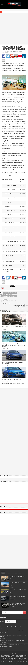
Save (21, 56)
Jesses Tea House (23, 661)
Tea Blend (11, 658)
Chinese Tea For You (18, 658)
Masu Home (11, 663)
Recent (3, 573)
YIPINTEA (8, 656)
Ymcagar (6, 659)
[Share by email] (3, 60)
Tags (20, 573)
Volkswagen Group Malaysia (10, 292)
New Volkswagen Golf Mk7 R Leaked (11, 379)
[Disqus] (14, 412)
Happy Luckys (17, 663)
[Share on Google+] (12, 56)
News (15, 51)
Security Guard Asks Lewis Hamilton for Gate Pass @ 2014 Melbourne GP (10, 301)
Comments (14, 573)
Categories (2, 621)
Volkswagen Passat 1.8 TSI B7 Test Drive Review (13, 631)
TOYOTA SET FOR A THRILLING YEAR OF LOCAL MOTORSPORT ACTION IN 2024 (18, 591)
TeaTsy (16, 659)
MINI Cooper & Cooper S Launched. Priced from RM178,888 (19, 306)
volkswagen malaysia (6, 294)
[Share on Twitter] (8, 56)
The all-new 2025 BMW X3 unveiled (17, 576)
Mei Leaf (17, 661)
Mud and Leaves (21, 659)
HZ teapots (13, 656)
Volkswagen (19, 51)
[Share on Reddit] (16, 56)
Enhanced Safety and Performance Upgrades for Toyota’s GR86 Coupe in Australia (18, 598)
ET (3, 51)
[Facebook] (13, 653)
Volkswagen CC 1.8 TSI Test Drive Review (13, 383)
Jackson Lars (6, 658)
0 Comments (5, 52)
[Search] (24, 612)
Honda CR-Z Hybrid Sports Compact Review (12, 640)
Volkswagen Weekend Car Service (8, 296)
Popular (8, 573)
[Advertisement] (14, 29)
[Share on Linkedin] (24, 56)
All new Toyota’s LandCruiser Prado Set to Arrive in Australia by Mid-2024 (17, 584)
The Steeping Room (11, 661)
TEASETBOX (3, 656)
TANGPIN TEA (19, 656)
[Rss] (12, 653)
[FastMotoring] (14, 4)
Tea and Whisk (11, 659)
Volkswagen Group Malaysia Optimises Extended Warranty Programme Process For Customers (14, 345)
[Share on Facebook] (3, 56)
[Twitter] (15, 653)
